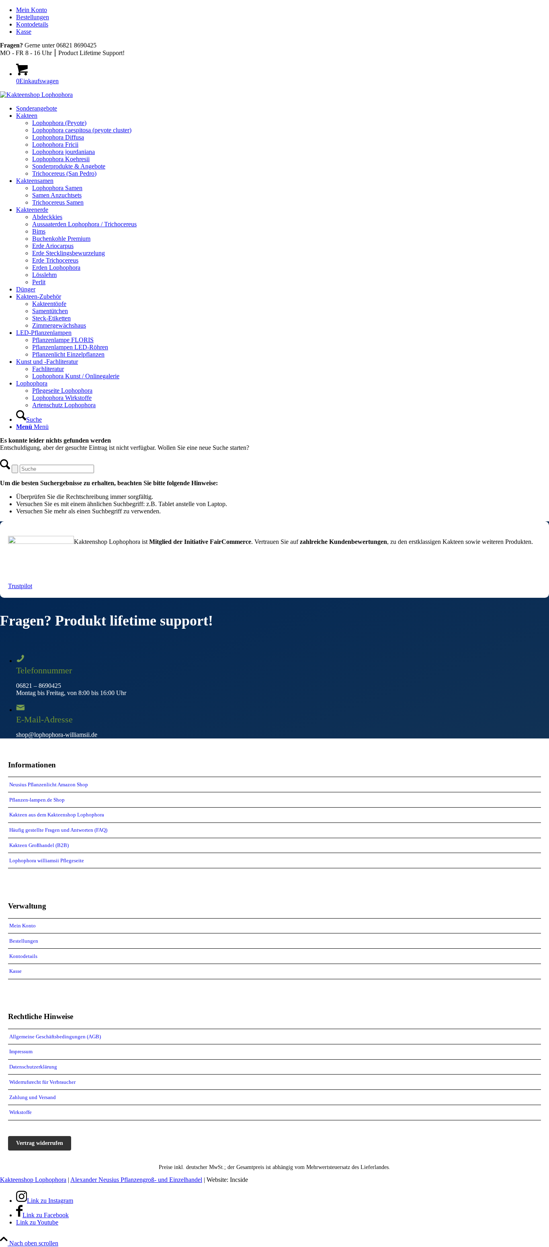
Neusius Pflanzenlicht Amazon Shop (48, 784)
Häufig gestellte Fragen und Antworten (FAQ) (58, 830)
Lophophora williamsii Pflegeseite (46, 860)
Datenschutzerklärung (33, 1067)
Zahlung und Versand (32, 1097)
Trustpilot (20, 585)
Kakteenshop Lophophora (33, 1179)
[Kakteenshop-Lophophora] (36, 94)
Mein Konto (31, 9)
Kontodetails (32, 24)
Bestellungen (32, 17)
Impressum (21, 1051)
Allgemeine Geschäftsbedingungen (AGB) (55, 1037)
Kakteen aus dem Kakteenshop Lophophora (56, 815)
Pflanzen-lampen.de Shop (37, 800)
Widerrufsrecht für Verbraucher (42, 1082)
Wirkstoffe (20, 1112)
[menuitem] (282, 10)
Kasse (23, 31)
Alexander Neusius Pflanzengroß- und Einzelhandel (136, 1179)
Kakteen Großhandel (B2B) (39, 845)
